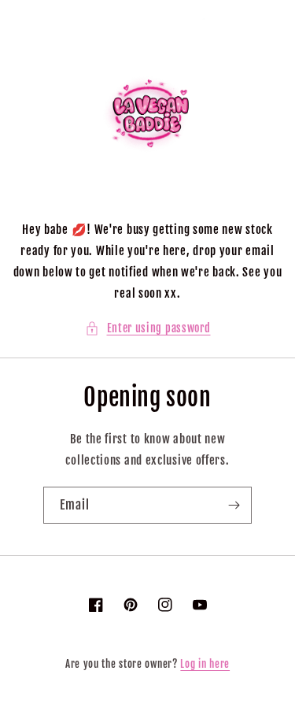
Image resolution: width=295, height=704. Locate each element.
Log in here (205, 664)
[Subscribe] (233, 505)
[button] (148, 328)
